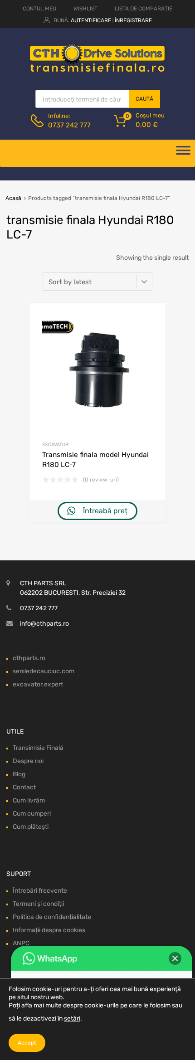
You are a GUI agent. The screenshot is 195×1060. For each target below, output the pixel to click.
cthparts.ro (29, 658)
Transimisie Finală (38, 748)
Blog (19, 774)
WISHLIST (85, 8)
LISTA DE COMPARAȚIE (143, 8)
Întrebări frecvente (40, 891)
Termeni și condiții (38, 904)
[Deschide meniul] (183, 153)
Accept (27, 1043)
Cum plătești (31, 827)
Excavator (55, 444)
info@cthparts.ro (44, 623)
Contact (24, 787)
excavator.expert (38, 684)
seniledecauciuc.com (43, 671)
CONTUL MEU (39, 8)
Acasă (13, 198)
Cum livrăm (29, 800)
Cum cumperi (32, 813)
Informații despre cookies (49, 930)
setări (72, 1018)
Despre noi (28, 761)
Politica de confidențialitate (52, 917)
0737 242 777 (69, 125)
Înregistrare (133, 20)
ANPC (21, 943)
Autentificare (91, 20)
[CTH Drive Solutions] (97, 70)
